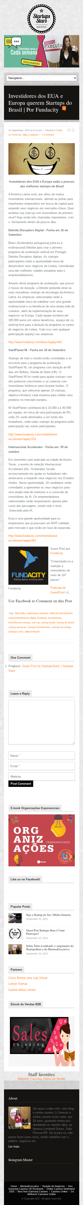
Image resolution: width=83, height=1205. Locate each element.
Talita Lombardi (30, 134)
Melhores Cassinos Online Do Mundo (41, 1079)
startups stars (15, 631)
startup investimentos (39, 627)
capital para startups (37, 613)
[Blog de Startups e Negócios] (41, 19)
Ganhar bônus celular (22, 990)
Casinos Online (59, 1191)
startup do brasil (65, 622)
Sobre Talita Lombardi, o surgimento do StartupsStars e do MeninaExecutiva (50, 947)
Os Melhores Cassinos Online (50, 1192)
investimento (55, 617)
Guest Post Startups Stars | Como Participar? (45, 932)
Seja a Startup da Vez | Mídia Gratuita (48, 915)
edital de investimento (61, 613)
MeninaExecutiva (29, 1186)
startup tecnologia (61, 627)
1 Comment (48, 134)
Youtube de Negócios (53, 1186)
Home (14, 1186)
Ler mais (13, 1146)
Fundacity (56, 553)
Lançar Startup (17, 983)
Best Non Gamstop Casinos (33, 1191)
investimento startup (19, 622)
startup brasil (48, 622)
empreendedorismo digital (22, 617)
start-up (35, 622)
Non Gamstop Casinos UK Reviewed (40, 1187)
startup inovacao (17, 627)
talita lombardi (32, 631)
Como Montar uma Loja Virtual (27, 978)
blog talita (20, 613)
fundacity (42, 617)
